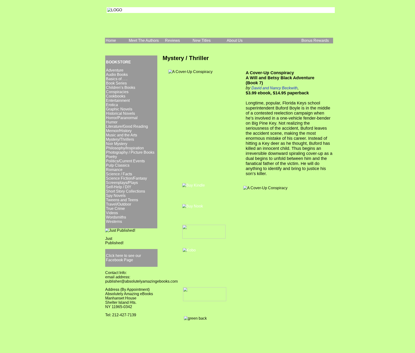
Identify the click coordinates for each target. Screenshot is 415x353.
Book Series (116, 83)
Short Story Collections (125, 191)
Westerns (114, 221)
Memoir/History (119, 131)
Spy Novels (116, 196)
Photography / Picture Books (130, 152)
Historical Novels (120, 113)
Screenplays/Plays (122, 183)
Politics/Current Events (125, 161)
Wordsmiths (116, 217)
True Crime (115, 209)
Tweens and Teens (122, 200)
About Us (235, 40)
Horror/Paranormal (122, 118)
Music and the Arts (121, 135)
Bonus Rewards (315, 40)
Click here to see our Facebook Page (123, 258)
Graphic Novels (119, 109)
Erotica (112, 105)
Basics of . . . (116, 79)
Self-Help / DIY (118, 187)
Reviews (172, 40)
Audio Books (117, 75)
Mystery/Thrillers (120, 139)
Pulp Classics (117, 165)
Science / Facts (119, 174)
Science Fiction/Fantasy (126, 178)
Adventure (114, 70)
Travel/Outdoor (118, 204)
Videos (112, 213)
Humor (111, 122)
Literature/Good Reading (127, 126)
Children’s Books (120, 87)
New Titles (202, 40)
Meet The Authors (144, 40)
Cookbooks (115, 96)
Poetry (111, 157)
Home (111, 40)
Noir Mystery (116, 144)
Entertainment (118, 100)
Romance (114, 170)
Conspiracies (117, 92)
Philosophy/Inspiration (125, 148)
